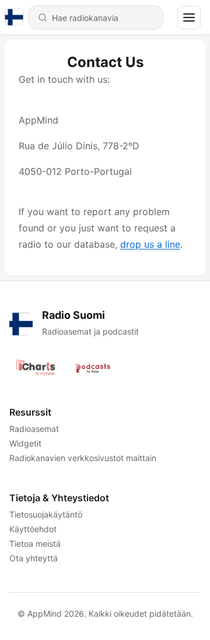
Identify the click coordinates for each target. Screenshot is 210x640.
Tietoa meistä (35, 543)
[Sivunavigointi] (189, 17)
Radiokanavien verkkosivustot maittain (82, 458)
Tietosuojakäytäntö (45, 514)
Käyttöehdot (33, 529)
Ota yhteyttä (33, 558)
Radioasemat (34, 429)
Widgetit (25, 443)
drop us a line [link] (150, 244)
